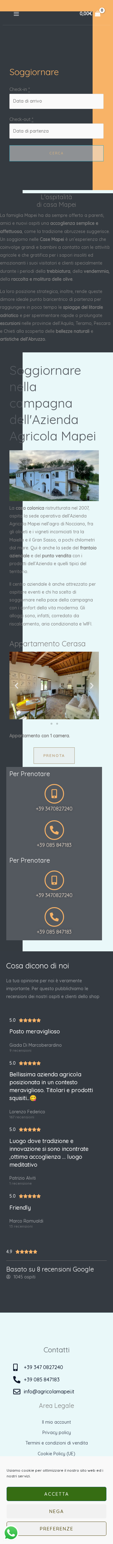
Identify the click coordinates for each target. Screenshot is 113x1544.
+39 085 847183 (54, 845)
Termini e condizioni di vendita (56, 1443)
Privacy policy (56, 1432)
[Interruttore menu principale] (16, 14)
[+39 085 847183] (54, 830)
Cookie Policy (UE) (56, 1454)
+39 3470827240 (54, 808)
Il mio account (56, 1422)
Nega (56, 1511)
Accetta (56, 1494)
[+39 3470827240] (54, 794)
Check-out (21, 119)
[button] (16, 685)
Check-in (19, 89)
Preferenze (56, 1529)
